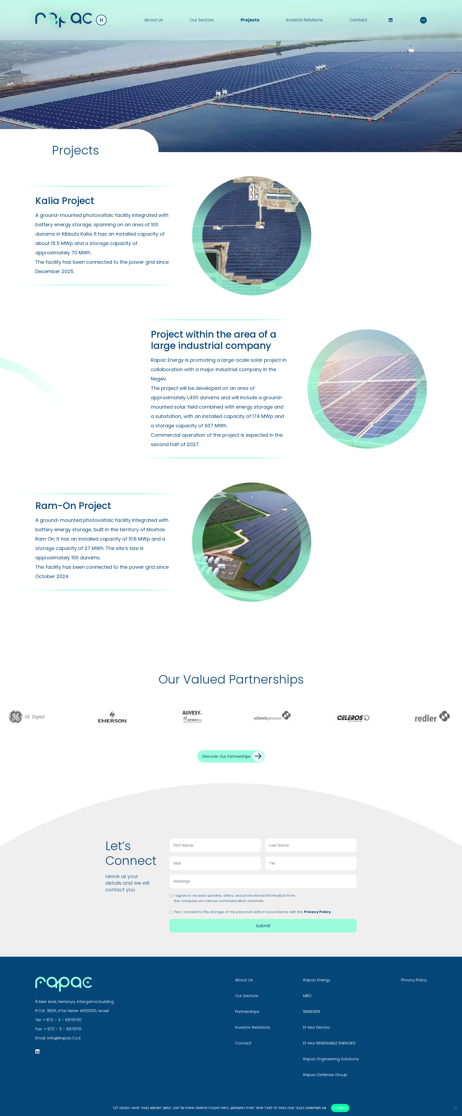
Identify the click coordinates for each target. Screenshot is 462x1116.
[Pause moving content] (101, 20)
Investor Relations (304, 20)
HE (423, 20)
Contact (358, 20)
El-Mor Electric (316, 1027)
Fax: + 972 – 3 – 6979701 (58, 1029)
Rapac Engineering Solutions (331, 1059)
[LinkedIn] (390, 20)
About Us (153, 20)
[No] (455, 1108)
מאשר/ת (340, 1108)
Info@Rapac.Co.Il (63, 1038)
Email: (41, 1038)
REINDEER (311, 1011)
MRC (307, 995)
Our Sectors (202, 20)
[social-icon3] (37, 1051)
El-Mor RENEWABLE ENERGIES (329, 1043)
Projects (250, 20)
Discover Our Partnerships (226, 756)
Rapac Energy (316, 980)
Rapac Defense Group (325, 1074)
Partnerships (247, 1011)
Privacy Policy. (318, 911)
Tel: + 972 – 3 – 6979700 (58, 1020)
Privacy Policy (414, 980)
